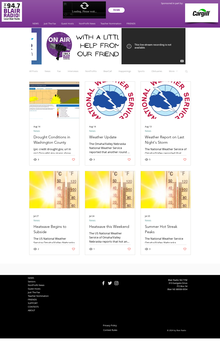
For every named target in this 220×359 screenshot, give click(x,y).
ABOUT (31, 310)
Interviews (73, 71)
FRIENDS (32, 299)
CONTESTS (33, 306)
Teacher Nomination (38, 295)
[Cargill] (201, 12)
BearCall (107, 71)
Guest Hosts (34, 288)
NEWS (31, 277)
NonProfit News (36, 285)
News (47, 71)
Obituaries (156, 71)
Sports (141, 71)
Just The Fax (34, 292)
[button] (186, 71)
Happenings (125, 71)
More (171, 71)
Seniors (31, 281)
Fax (59, 71)
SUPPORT (33, 303)
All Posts (33, 71)
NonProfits (91, 71)
